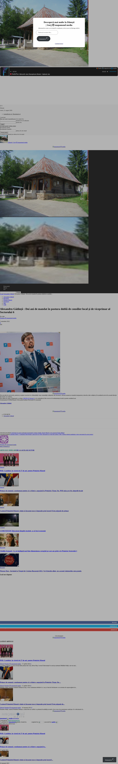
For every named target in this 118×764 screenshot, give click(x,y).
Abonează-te (42, 39)
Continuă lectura (59, 43)
